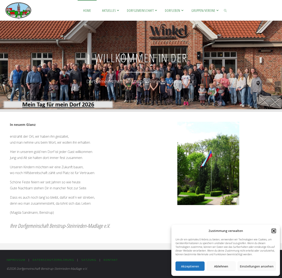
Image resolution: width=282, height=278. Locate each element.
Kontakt (111, 260)
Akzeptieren (190, 266)
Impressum (16, 260)
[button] (274, 231)
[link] (225, 10)
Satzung (88, 260)
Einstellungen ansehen (257, 266)
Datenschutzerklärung (53, 260)
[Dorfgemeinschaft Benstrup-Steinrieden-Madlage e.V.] (18, 10)
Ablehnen (221, 266)
